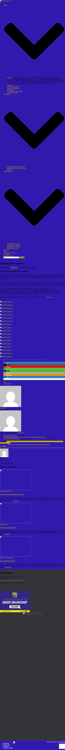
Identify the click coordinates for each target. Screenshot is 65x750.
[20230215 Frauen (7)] (6, 308)
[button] (34, 76)
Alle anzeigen (20, 432)
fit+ (47, 359)
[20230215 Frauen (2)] (6, 314)
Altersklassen (10, 89)
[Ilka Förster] (10, 406)
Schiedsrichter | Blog (12, 248)
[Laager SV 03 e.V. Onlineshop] (15, 611)
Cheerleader (10, 169)
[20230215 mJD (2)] (6, 327)
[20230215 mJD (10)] (6, 353)
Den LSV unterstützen (13, 88)
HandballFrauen (25, 444)
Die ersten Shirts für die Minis (11, 438)
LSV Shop (6, 249)
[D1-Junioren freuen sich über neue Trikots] (15, 489)
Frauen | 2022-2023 (12, 441)
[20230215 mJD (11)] (6, 356)
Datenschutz (6, 745)
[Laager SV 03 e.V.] (5, 0)
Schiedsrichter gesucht (13, 243)
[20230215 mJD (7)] (6, 343)
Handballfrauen (18, 359)
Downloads (6, 254)
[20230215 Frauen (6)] (6, 305)
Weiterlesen (16, 501)
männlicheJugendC (40, 359)
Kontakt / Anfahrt (8, 255)
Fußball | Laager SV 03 (6, 491)
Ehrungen (9, 85)
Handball (11, 359)
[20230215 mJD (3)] (6, 330)
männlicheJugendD (29, 359)
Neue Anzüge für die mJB (7, 561)
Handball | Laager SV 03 (41, 441)
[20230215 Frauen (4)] (6, 321)
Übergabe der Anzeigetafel (7, 527)
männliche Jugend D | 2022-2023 (26, 441)
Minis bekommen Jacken (10, 435)
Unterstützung (6, 443)
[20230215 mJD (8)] (6, 347)
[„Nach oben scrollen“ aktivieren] (14, 742)
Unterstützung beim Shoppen (15, 91)
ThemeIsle (62, 742)
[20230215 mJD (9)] (6, 350)
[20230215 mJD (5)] (6, 337)
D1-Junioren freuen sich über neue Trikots (12, 494)
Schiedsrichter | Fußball (13, 246)
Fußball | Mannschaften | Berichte (16, 166)
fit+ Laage (48, 297)
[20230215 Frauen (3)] (6, 318)
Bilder (5, 251)
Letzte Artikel (7, 383)
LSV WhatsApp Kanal (13, 86)
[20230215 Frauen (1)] (6, 311)
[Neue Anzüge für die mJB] (15, 556)
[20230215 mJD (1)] (6, 324)
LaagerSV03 (4, 359)
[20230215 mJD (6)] (6, 340)
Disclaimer (6, 743)
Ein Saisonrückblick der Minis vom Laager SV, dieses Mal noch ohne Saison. (24, 437)
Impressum (6, 746)
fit (8, 444)
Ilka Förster (3, 408)
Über (4, 382)
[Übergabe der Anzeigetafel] (15, 523)
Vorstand (9, 77)
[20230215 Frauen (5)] (6, 302)
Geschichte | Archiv (12, 92)
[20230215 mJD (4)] (6, 334)
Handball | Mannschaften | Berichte (16, 168)
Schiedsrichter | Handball (13, 245)
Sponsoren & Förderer (9, 252)
